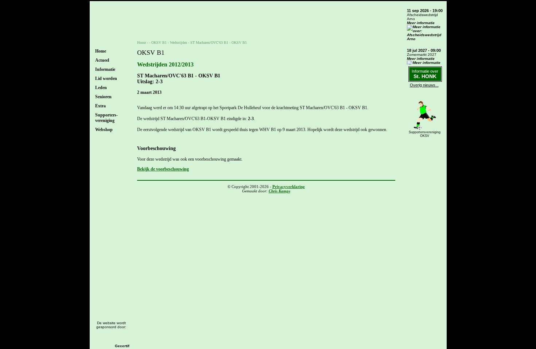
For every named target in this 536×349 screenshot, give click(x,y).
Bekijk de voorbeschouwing (163, 169)
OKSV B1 (159, 43)
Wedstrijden (178, 43)
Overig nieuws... (424, 85)
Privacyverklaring (288, 186)
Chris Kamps (279, 191)
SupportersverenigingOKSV (424, 134)
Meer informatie (421, 23)
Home (100, 51)
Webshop (104, 129)
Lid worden (106, 78)
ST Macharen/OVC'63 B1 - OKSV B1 (218, 43)
